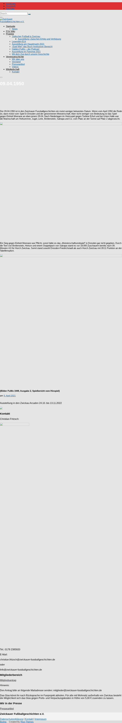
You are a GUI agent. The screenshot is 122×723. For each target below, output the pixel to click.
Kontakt (15, 71)
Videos (15, 66)
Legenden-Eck (19, 41)
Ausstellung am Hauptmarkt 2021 (28, 44)
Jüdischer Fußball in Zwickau (26, 36)
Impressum (40, 719)
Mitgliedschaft (12, 69)
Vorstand (16, 61)
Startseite (10, 26)
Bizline (3, 721)
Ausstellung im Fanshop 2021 (26, 51)
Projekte (10, 34)
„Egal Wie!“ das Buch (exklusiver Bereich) (32, 46)
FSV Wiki (10, 31)
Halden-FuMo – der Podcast (25, 49)
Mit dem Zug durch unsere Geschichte (30, 54)
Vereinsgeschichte (15, 56)
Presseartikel (18, 64)
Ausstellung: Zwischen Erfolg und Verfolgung (39, 39)
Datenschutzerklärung (11, 719)
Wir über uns (18, 59)
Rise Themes (27, 721)
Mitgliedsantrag (8, 680)
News (15, 29)
